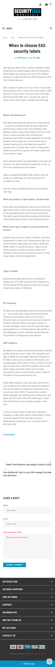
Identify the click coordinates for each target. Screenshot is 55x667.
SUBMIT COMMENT (14, 565)
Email (5, 519)
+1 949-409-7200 (29, 19)
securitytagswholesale (17, 654)
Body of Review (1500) (12, 532)
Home (5, 38)
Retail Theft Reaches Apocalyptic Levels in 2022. (29, 464)
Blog (12, 38)
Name (5, 505)
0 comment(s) (9, 435)
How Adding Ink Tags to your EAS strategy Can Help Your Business (27, 474)
